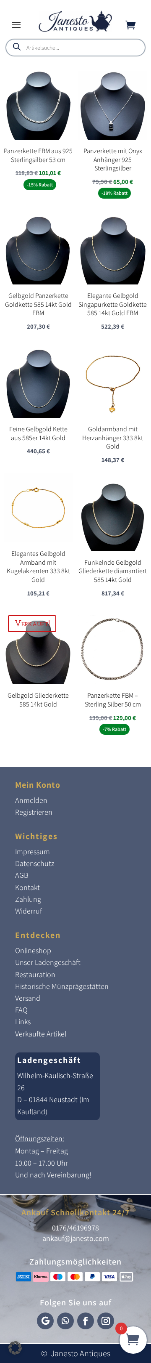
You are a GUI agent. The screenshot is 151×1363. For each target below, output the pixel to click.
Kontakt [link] (27, 887)
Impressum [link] (32, 851)
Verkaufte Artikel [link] (40, 1034)
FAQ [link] (21, 1010)
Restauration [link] (35, 974)
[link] (75, 29)
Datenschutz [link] (34, 863)
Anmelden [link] (31, 800)
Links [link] (23, 1021)
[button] (16, 24)
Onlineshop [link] (33, 950)
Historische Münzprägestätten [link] (62, 986)
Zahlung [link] (28, 899)
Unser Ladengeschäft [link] (48, 962)
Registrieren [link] (33, 812)
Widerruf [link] (28, 911)
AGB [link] (21, 875)
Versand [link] (27, 998)
